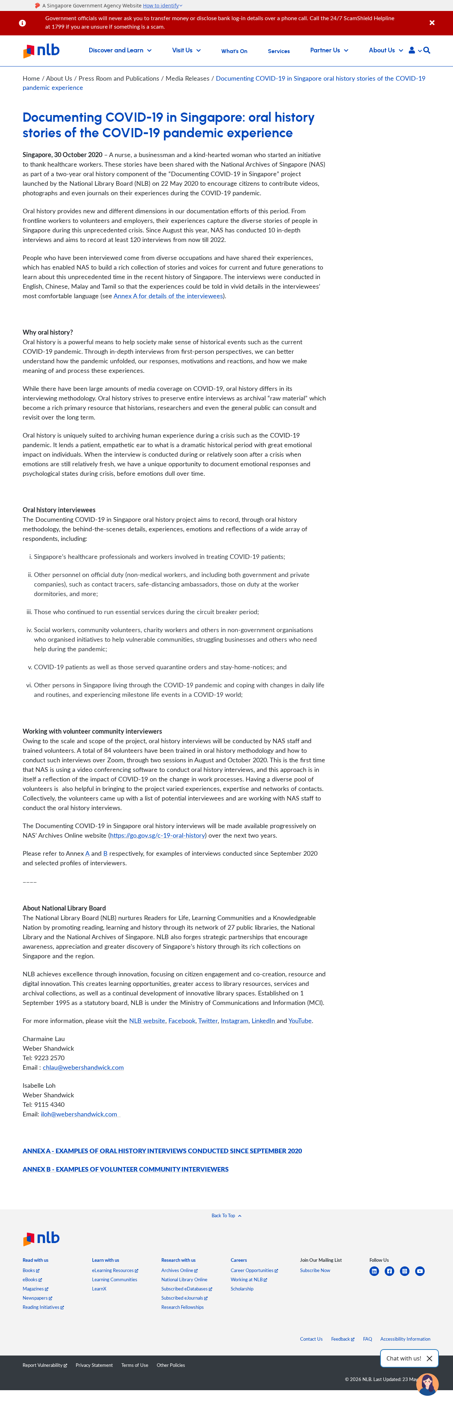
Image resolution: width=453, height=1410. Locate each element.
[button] (415, 51)
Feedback (341, 1339)
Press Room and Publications (120, 78)
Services (279, 51)
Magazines (34, 1288)
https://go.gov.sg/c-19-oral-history (157, 835)
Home (31, 78)
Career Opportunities (253, 1270)
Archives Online (177, 1270)
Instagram (234, 1020)
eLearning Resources (113, 1270)
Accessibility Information (405, 1339)
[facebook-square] (392, 1275)
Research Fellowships (182, 1307)
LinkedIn (264, 1020)
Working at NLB (247, 1279)
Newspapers (36, 1298)
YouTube (300, 1020)
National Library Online (184, 1279)
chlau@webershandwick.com (83, 1067)
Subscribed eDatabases (185, 1288)
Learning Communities (114, 1279)
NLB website (147, 1020)
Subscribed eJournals (182, 1298)
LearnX (99, 1288)
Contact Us (311, 1339)
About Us (60, 78)
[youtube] (422, 1275)
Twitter (208, 1020)
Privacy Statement (94, 1365)
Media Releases (188, 78)
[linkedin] (377, 1275)
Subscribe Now (315, 1270)
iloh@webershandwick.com (81, 1114)
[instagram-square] (407, 1275)
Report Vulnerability (43, 1365)
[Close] (440, 19)
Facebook (181, 1020)
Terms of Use (134, 1365)
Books (29, 1270)
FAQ (367, 1339)
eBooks (31, 1279)
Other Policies (171, 1365)
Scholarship (242, 1288)
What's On (234, 51)
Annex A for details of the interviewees (168, 295)
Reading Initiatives (42, 1307)
